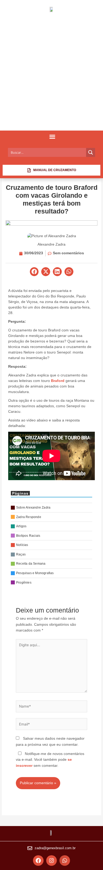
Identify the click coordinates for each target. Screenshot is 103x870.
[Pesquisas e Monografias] (51, 573)
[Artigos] (51, 526)
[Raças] (51, 554)
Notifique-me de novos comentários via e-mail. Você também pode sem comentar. (50, 760)
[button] (52, 136)
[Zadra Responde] (51, 517)
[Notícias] (51, 545)
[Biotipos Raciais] (51, 535)
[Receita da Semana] (51, 563)
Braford (57, 381)
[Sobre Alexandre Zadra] (51, 507)
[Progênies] (51, 582)
